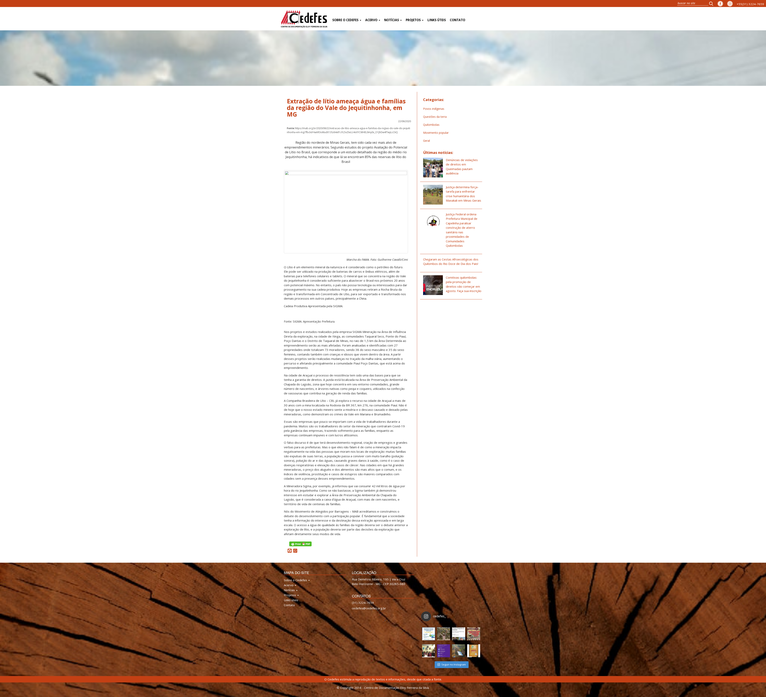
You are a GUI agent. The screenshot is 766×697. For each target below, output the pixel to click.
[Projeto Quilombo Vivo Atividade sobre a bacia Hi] (458, 650)
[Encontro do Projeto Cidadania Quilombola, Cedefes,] (428, 650)
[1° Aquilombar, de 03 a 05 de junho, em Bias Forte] (473, 633)
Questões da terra (435, 117)
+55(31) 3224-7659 (750, 4)
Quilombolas (431, 125)
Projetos (413, 20)
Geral (426, 141)
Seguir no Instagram (453, 664)
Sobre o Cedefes (345, 20)
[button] (712, 3)
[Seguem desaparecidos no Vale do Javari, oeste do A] (458, 633)
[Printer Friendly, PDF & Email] (300, 544)
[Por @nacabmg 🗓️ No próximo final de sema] (428, 633)
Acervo (371, 20)
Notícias (392, 20)
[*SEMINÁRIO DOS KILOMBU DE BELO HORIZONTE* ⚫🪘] (473, 650)
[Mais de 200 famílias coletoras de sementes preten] (443, 633)
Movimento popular (436, 133)
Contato (457, 20)
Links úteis (436, 20)
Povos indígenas (433, 109)
